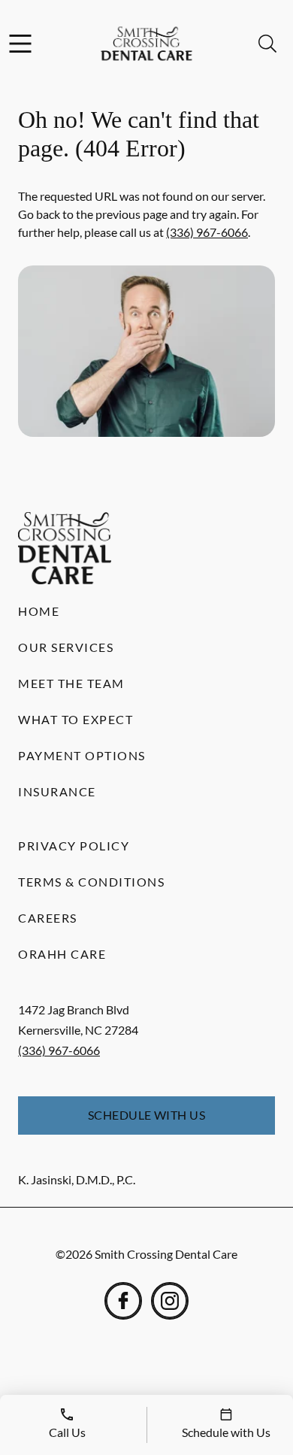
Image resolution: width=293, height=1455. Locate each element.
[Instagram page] (170, 1301)
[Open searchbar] (267, 43)
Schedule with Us (147, 1115)
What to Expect (75, 719)
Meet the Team (71, 683)
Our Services (65, 647)
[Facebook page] (123, 1301)
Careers (47, 918)
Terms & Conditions (91, 882)
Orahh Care (62, 954)
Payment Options (82, 755)
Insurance (57, 791)
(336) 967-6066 (207, 232)
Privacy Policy (73, 845)
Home (38, 611)
